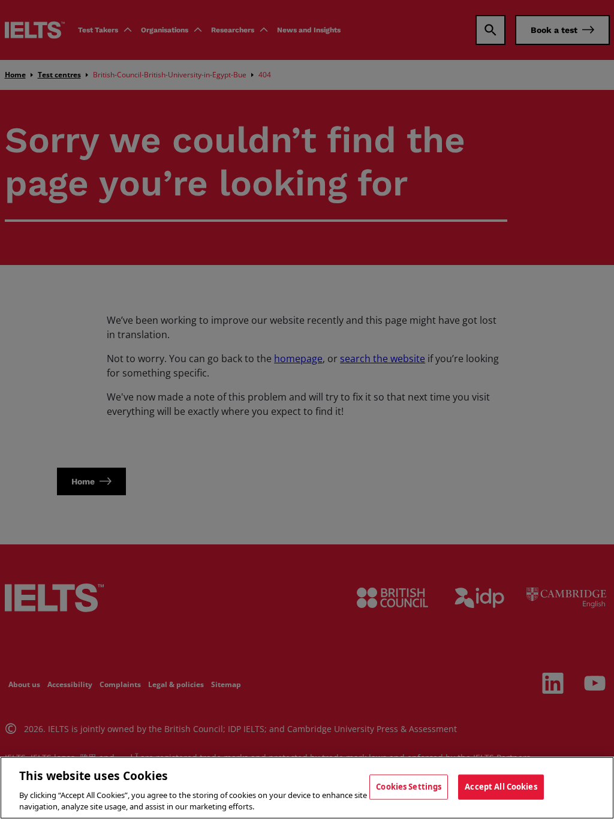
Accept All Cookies (501, 786)
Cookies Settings (408, 786)
